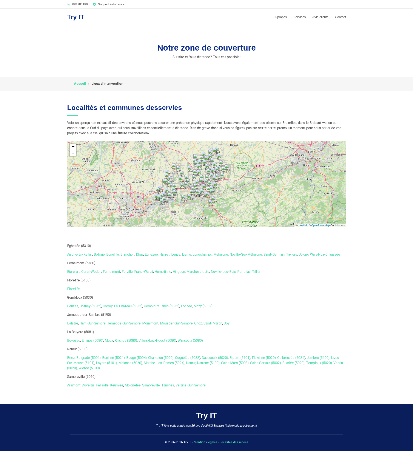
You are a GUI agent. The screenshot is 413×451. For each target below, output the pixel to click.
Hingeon (179, 272)
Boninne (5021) (113, 358)
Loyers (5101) (106, 363)
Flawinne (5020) (264, 358)
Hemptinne (163, 272)
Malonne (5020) (130, 363)
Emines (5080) (92, 340)
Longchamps (202, 254)
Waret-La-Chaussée (325, 254)
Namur (191, 363)
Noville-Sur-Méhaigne (246, 254)
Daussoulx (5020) (215, 358)
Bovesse (73, 340)
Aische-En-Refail (79, 254)
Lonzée (186, 306)
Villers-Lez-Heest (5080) (157, 340)
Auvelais (88, 385)
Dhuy (139, 254)
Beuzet (72, 306)
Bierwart (73, 272)
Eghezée (151, 254)
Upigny (303, 254)
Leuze (175, 254)
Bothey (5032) (90, 306)
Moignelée (133, 385)
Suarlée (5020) (293, 363)
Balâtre (72, 323)
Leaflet (302, 225)
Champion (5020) (161, 358)
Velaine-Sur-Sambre (191, 385)
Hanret (164, 254)
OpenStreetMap (320, 225)
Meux (109, 340)
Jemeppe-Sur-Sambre (124, 323)
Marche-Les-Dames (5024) (164, 363)
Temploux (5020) (319, 363)
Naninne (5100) (208, 363)
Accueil (80, 84)
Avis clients (320, 17)
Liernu (186, 254)
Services (299, 17)
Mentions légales (205, 442)
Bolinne (99, 254)
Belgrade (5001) (88, 358)
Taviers (291, 254)
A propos (280, 17)
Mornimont (150, 323)
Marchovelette (197, 272)
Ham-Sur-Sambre (93, 323)
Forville (127, 272)
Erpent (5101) (240, 358)
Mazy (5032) (203, 306)
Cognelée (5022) (187, 358)
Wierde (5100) (89, 368)
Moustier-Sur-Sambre (176, 323)
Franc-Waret (143, 272)
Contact (340, 17)
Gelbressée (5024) (291, 358)
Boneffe (112, 254)
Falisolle (102, 385)
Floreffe (73, 289)
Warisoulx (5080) (190, 340)
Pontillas (244, 272)
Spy (227, 323)
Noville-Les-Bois (223, 272)
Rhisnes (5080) (126, 340)
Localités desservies (234, 442)
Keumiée (116, 385)
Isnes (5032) (169, 306)
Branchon (127, 254)
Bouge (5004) (136, 358)
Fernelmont (111, 272)
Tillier (256, 272)
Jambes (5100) (318, 358)
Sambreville (151, 385)
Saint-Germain (274, 254)
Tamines (167, 385)
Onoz (198, 323)
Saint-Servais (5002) (265, 363)
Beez (71, 358)
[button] (215, 152)
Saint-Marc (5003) (235, 363)
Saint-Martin (212, 323)
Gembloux (151, 306)
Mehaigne (220, 254)
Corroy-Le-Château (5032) (122, 306)
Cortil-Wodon (91, 272)
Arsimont (74, 385)
